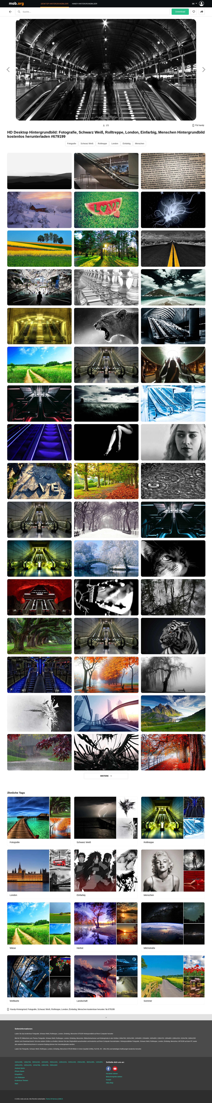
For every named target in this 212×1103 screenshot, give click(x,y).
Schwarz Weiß (87, 144)
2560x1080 (81, 1062)
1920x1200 (28, 1065)
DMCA (60, 1099)
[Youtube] (116, 1070)
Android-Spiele (20, 1068)
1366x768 (27, 1062)
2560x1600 (53, 1065)
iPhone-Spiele (19, 1071)
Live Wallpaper (20, 1077)
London (115, 144)
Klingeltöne (18, 1074)
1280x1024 (63, 1062)
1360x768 (44, 1065)
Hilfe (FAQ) (109, 1083)
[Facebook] (109, 1070)
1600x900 (44, 1062)
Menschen (139, 144)
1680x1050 (18, 1065)
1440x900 (99, 1062)
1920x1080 (18, 1062)
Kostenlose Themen (21, 1080)
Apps (16, 1083)
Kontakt (108, 1080)
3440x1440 (72, 1062)
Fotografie (71, 144)
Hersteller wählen (112, 1073)
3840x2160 (36, 1062)
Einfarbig (127, 144)
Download (180, 11)
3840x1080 (90, 1062)
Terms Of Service (51, 1099)
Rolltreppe (102, 144)
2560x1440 (53, 1062)
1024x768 (36, 1065)
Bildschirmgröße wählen (114, 1077)
